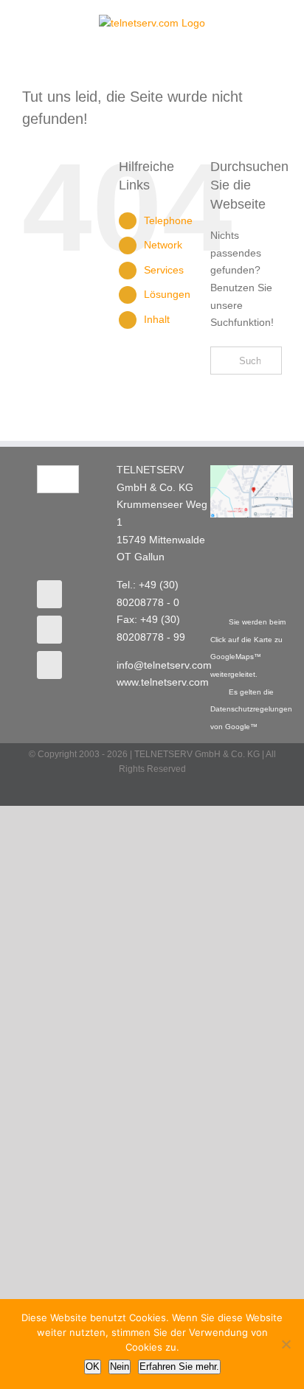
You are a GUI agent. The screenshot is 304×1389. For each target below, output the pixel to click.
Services (164, 270)
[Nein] (285, 1344)
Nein (119, 1366)
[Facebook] (49, 594)
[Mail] (49, 665)
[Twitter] (49, 630)
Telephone (168, 220)
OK (93, 1366)
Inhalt (157, 319)
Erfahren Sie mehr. (179, 1366)
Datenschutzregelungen (251, 709)
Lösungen (167, 294)
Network (163, 245)
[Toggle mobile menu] (276, 63)
